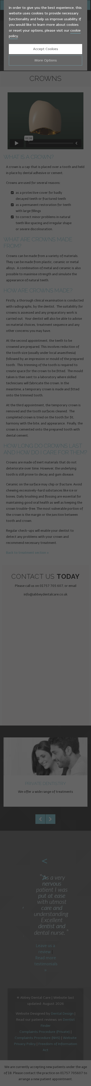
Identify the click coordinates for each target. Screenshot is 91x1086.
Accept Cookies (45, 49)
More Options (45, 60)
